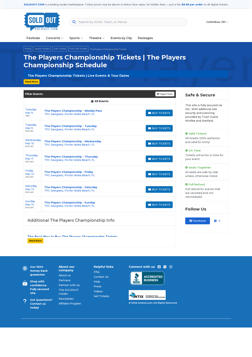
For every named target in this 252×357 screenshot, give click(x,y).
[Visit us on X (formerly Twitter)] (164, 266)
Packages (145, 38)
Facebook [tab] (199, 220)
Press (97, 286)
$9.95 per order (192, 4)
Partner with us (69, 285)
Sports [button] (74, 38)
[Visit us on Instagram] (170, 266)
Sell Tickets (101, 296)
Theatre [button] (95, 38)
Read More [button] (31, 81)
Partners (64, 280)
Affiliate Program (70, 303)
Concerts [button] (53, 38)
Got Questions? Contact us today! (41, 303)
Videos (98, 291)
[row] (100, 112)
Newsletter (66, 298)
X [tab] (219, 220)
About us (65, 275)
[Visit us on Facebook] (159, 266)
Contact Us (101, 276)
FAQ (96, 272)
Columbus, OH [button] (216, 22)
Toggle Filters (166, 94)
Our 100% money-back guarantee (39, 270)
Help (97, 281)
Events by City (121, 38)
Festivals (33, 38)
